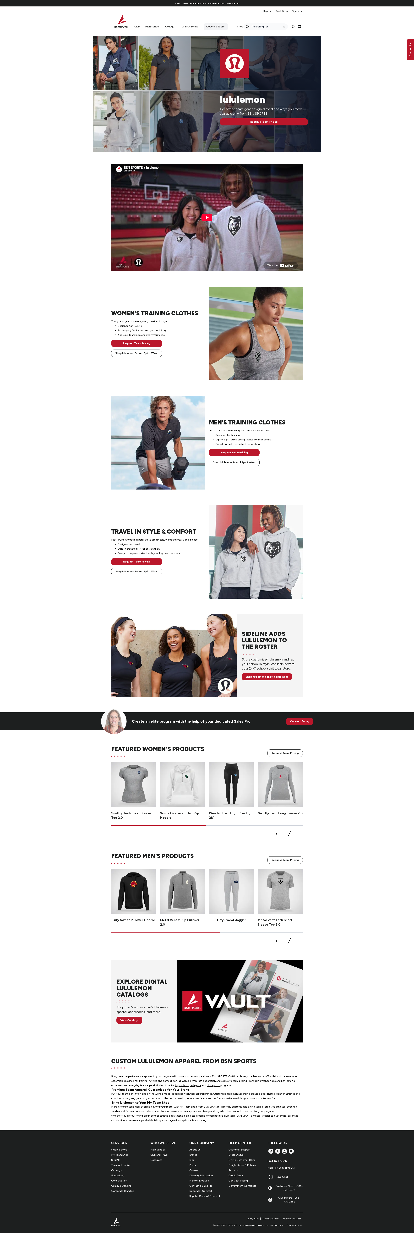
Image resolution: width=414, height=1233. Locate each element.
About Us (195, 1149)
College (169, 26)
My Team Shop (119, 1154)
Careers (193, 1170)
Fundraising (117, 1175)
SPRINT (115, 1159)
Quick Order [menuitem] (282, 11)
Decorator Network (200, 1190)
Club (137, 26)
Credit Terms (236, 1175)
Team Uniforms (189, 26)
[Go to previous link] (103, 3)
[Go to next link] (311, 3)
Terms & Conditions (270, 1219)
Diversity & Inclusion (201, 1175)
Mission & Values (199, 1180)
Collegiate (156, 1159)
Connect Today (299, 721)
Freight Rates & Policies (242, 1165)
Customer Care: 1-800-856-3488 (289, 1188)
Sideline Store (119, 1149)
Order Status (236, 1154)
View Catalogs (129, 1020)
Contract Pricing (238, 1180)
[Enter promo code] (293, 26)
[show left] (279, 834)
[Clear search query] (284, 26)
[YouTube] (291, 1151)
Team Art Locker (121, 1165)
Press (192, 1165)
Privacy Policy (252, 1219)
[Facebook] (270, 1151)
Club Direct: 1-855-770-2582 (289, 1199)
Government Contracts (242, 1185)
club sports (213, 1085)
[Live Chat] (270, 1177)
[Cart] (299, 26)
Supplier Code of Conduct (204, 1196)
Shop (240, 26)
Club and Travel (159, 1154)
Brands (193, 1154)
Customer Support (239, 1149)
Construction (119, 1180)
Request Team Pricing (264, 121)
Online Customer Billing (242, 1159)
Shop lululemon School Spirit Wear (136, 353)
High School (152, 26)
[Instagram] (284, 1151)
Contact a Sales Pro (201, 1185)
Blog (192, 1159)
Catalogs (116, 1170)
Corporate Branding (122, 1190)
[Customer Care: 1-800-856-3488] (270, 1188)
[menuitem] (267, 9)
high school (182, 1085)
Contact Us (410, 50)
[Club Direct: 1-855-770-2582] (270, 1199)
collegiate (195, 1085)
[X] (277, 1151)
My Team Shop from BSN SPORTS (200, 1106)
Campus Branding (121, 1185)
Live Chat (282, 1176)
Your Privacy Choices (292, 1219)
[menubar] (283, 9)
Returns (233, 1170)
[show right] (299, 834)
